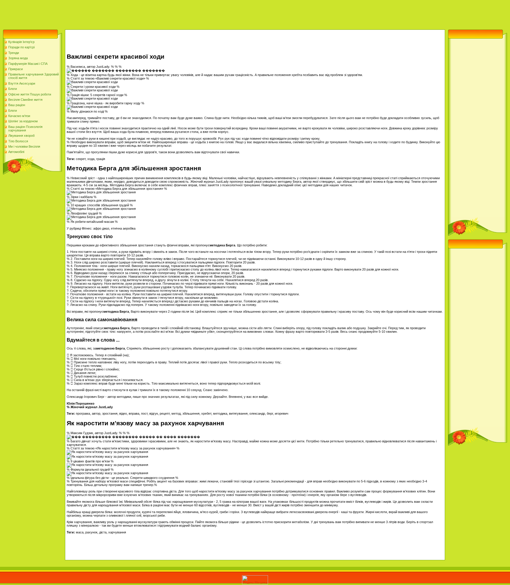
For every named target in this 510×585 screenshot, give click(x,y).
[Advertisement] (107, 13)
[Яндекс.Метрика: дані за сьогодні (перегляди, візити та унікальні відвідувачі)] (255, 579)
